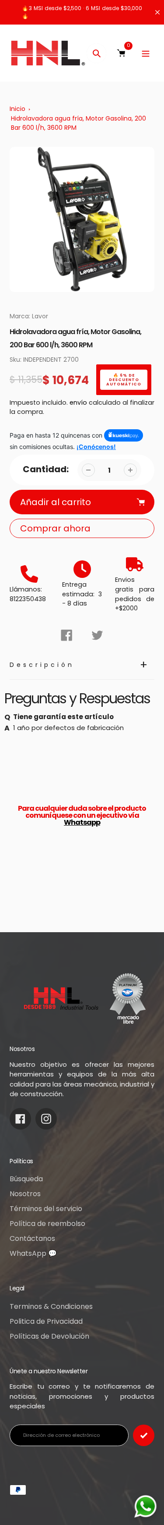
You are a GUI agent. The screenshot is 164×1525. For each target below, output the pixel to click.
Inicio (17, 108)
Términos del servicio (46, 1209)
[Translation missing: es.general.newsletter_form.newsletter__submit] (143, 1435)
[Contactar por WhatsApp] (145, 1506)
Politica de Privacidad (46, 1321)
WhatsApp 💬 (33, 1253)
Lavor (40, 316)
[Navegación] (145, 53)
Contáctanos (32, 1238)
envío (79, 402)
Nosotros (25, 1194)
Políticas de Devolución (49, 1336)
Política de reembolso (47, 1224)
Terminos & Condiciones (51, 1306)
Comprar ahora (55, 528)
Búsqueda (26, 1179)
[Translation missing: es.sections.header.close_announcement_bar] (157, 12)
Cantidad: (46, 469)
